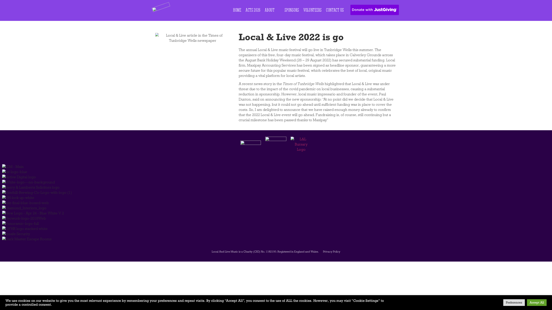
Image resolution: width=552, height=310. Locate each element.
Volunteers (312, 10)
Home (237, 10)
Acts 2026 (253, 10)
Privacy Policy (331, 251)
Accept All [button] (537, 302)
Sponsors (292, 10)
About (270, 10)
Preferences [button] (514, 302)
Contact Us (335, 10)
